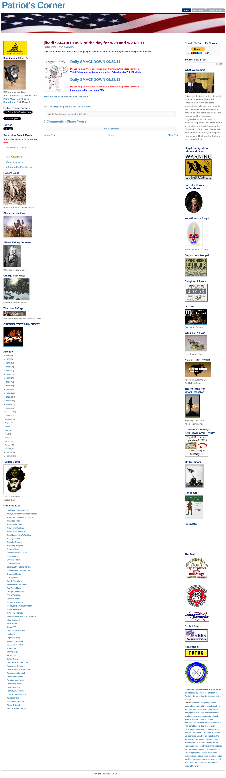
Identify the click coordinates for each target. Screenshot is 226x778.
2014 (8, 393)
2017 (8, 382)
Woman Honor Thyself (16, 708)
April (7, 437)
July (6, 426)
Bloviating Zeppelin (15, 546)
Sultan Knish (12, 659)
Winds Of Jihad (13, 705)
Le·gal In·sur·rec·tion (16, 631)
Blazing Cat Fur (13, 539)
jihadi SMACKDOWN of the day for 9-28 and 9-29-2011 (94, 43)
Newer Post (49, 135)
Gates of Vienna (13, 599)
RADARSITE (12, 652)
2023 (8, 359)
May (6, 434)
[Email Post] (49, 114)
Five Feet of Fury (14, 588)
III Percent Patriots (15, 613)
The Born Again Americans (18, 670)
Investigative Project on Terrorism (21, 616)
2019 (8, 374)
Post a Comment (111, 129)
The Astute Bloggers (16, 666)
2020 (8, 371)
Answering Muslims (15, 528)
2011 (8, 404)
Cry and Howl (12, 577)
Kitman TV (11, 627)
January (8, 448)
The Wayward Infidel (15, 691)
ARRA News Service (16, 531)
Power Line (11, 648)
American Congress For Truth (20, 517)
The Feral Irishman (15, 677)
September (8, 419)
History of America (15, 602)
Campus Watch (13, 549)
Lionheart (11, 634)
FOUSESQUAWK (14, 595)
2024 (8, 356)
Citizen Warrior (13, 556)
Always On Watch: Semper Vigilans (22, 514)
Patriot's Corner (33, 5)
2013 (8, 397)
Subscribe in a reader (16, 147)
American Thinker (14, 521)
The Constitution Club (16, 673)
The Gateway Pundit (15, 680)
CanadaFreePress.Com (17, 553)
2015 (8, 389)
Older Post (173, 135)
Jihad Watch (12, 624)
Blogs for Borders (14, 542)
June (6, 430)
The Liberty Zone (14, 684)
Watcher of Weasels (15, 701)
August (7, 423)
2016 (8, 386)
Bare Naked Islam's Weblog (19, 535)
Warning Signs (13, 698)
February (8, 445)
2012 (8, 401)
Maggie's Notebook (15, 641)
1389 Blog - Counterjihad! (18, 510)
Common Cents (13, 563)
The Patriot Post (14, 687)
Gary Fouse (23, 99)
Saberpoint (11, 655)
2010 (8, 452)
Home (111, 135)
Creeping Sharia (14, 574)
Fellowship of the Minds (17, 585)
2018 (8, 378)
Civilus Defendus (14, 560)
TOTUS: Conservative (16, 694)
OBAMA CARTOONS (16, 645)
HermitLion (9, 102)
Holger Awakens (14, 609)
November (8, 412)
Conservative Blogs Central (19, 567)
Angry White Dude (14, 524)
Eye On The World (14, 581)
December (8, 408)
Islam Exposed (13, 620)
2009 (8, 456)
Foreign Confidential (15, 592)
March (7, 441)
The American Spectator (17, 662)
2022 (8, 363)
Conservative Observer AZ (18, 570)
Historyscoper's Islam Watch (19, 606)
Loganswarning (13, 638)
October (8, 415)
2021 (8, 367)
